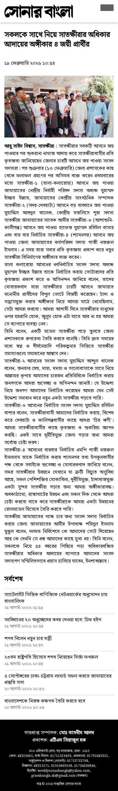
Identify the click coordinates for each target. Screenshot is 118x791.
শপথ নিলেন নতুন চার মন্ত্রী (28, 639)
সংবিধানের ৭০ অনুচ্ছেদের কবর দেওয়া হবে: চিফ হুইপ (52, 620)
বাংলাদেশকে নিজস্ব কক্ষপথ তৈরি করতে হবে (44, 701)
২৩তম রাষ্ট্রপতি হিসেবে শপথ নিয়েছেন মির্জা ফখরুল (51, 657)
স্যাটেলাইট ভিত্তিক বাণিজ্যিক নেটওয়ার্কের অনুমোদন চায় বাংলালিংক (55, 598)
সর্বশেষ (13, 579)
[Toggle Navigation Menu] (107, 7)
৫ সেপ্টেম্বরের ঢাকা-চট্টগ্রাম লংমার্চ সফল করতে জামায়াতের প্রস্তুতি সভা (57, 679)
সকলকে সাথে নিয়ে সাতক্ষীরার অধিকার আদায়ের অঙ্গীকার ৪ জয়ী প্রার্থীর (57, 40)
